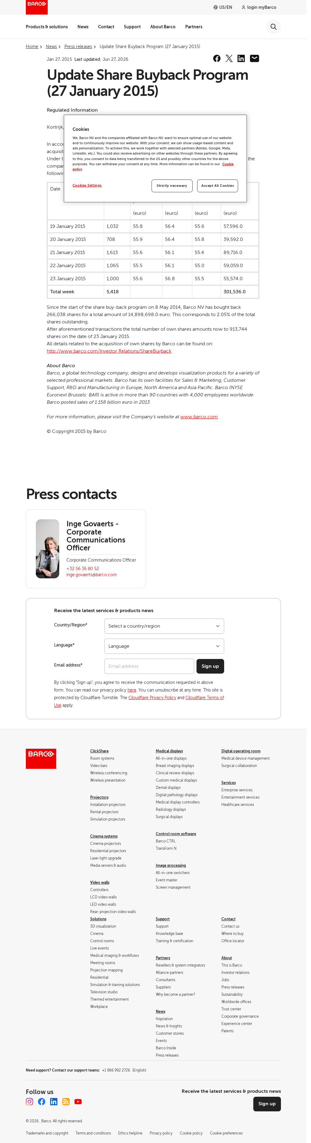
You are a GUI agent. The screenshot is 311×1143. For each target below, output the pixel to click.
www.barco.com (199, 417)
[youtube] (78, 1101)
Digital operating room (241, 751)
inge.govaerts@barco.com (92, 575)
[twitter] (229, 58)
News (82, 26)
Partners (193, 26)
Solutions (98, 919)
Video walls (99, 882)
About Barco (163, 26)
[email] (254, 58)
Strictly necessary (172, 186)
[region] (155, 158)
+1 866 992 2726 (124, 1070)
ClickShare (99, 751)
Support (132, 26)
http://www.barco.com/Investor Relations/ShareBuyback (109, 351)
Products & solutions (47, 26)
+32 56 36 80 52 (83, 568)
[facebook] (216, 58)
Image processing (171, 865)
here (132, 690)
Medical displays (169, 751)
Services (228, 783)
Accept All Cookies (217, 186)
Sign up (210, 666)
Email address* (68, 665)
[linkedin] (241, 58)
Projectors (99, 797)
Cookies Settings (87, 185)
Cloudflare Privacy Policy (152, 697)
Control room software (176, 834)
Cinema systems (104, 836)
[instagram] (29, 1101)
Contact (106, 26)
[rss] (66, 1101)
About (226, 958)
